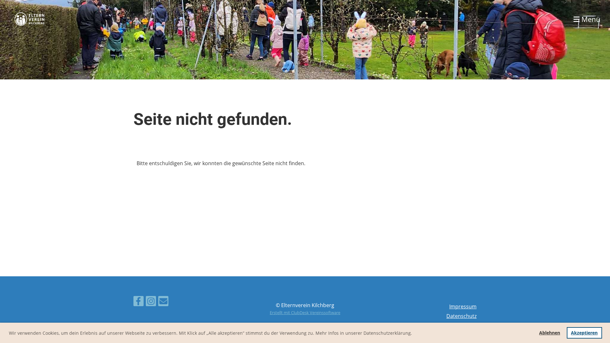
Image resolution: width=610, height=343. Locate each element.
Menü (590, 19)
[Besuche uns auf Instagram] (151, 302)
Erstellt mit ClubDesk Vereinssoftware (305, 312)
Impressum (463, 306)
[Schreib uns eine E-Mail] (163, 302)
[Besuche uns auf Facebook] (138, 302)
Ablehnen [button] (549, 333)
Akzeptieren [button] (584, 333)
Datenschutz (461, 316)
